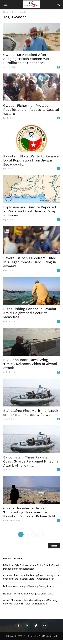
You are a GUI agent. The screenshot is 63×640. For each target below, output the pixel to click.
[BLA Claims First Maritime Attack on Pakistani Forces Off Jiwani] (31, 392)
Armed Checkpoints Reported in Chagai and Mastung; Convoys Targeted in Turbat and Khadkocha (30, 602)
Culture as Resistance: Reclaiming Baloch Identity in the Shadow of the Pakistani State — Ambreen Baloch (31, 577)
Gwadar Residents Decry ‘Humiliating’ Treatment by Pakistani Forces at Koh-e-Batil (29, 512)
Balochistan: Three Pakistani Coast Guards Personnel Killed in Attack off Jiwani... (30, 461)
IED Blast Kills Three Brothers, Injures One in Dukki (28, 593)
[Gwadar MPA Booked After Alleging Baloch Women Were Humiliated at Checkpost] (31, 37)
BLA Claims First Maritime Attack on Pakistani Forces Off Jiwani (30, 413)
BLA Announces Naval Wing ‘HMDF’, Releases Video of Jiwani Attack (30, 364)
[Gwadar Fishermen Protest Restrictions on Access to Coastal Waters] (31, 87)
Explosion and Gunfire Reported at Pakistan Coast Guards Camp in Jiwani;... (29, 211)
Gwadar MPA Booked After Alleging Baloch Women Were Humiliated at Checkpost (27, 59)
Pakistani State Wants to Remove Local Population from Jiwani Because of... (31, 160)
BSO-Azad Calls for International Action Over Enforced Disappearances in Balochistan (31, 567)
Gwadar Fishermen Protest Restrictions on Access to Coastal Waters (31, 110)
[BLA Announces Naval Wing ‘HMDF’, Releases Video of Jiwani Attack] (31, 342)
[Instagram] (27, 625)
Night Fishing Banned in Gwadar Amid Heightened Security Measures (30, 313)
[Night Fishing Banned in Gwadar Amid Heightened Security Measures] (31, 291)
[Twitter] (36, 625)
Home (6, 12)
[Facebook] (18, 625)
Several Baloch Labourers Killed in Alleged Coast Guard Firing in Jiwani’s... (29, 262)
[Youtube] (44, 625)
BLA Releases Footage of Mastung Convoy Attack (28, 586)
